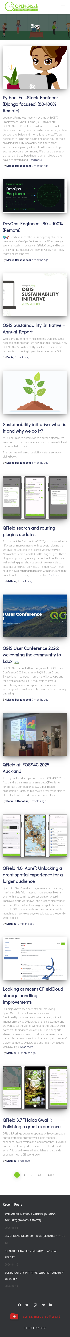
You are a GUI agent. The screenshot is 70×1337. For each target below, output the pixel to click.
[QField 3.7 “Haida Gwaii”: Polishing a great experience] (35, 1087)
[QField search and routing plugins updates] (35, 497)
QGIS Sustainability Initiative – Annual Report (31, 1254)
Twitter (27, 1305)
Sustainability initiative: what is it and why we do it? (34, 1276)
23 (39, 1175)
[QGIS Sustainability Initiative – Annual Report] (35, 294)
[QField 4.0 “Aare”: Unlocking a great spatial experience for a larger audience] (35, 836)
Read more (35, 159)
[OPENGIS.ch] (23, 7)
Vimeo (44, 1305)
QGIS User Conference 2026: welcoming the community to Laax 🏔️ (32, 654)
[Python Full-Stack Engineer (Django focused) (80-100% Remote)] (35, 67)
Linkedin (50, 1305)
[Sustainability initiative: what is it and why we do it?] (35, 392)
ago (40, 165)
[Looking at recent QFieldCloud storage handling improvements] (35, 958)
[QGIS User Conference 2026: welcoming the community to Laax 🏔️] (35, 616)
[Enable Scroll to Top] (62, 1329)
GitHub (19, 1305)
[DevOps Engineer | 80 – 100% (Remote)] (35, 196)
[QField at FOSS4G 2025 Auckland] (35, 734)
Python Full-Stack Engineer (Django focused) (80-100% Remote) (30, 104)
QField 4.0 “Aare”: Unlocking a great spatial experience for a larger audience (33, 874)
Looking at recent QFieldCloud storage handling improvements (33, 995)
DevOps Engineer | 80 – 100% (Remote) (30, 1235)
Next (49, 1175)
